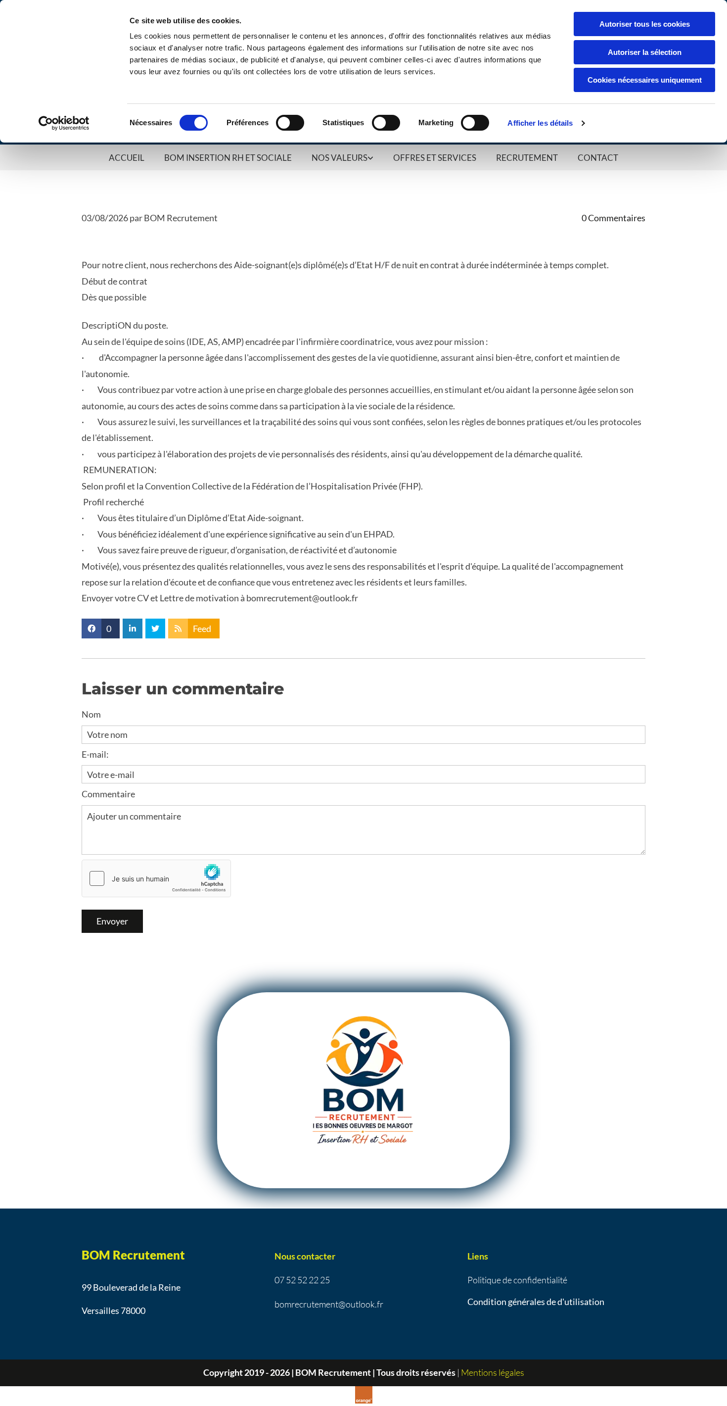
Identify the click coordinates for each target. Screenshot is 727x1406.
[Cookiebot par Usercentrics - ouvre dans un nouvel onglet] (64, 123)
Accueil (126, 157)
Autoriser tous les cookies (644, 24)
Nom (91, 714)
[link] (342, 157)
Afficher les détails (540, 123)
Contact (598, 157)
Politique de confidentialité (517, 1279)
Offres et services (434, 157)
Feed (202, 628)
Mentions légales (492, 1372)
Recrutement (527, 157)
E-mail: (95, 754)
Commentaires (613, 217)
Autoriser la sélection (645, 52)
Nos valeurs (339, 157)
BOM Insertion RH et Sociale (228, 157)
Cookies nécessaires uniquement (645, 80)
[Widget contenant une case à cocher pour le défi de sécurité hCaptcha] (156, 878)
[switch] (290, 123)
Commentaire (108, 793)
